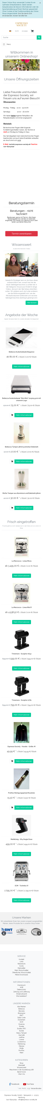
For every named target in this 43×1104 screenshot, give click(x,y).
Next (39, 933)
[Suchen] (39, 37)
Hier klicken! (32, 303)
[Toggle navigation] (4, 44)
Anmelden (25, 31)
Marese (21, 1046)
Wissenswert (21, 1067)
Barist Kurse (21, 1072)
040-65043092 (8, 146)
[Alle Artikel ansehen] (7, 931)
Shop (21, 1063)
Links (21, 961)
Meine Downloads (21, 975)
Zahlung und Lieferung (21, 992)
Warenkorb (21, 964)
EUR (16, 31)
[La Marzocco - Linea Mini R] (21, 593)
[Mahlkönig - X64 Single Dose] (21, 825)
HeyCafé (22, 1035)
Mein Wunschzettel (21, 970)
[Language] (10, 31)
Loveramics (21, 1042)
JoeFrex (21, 1037)
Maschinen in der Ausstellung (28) (21, 1070)
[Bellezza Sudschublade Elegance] (21, 337)
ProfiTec (21, 1050)
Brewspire (21, 1013)
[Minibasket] (32, 31)
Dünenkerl (21, 1020)
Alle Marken (21, 1007)
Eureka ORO (21, 1028)
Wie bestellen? (21, 996)
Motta (21, 1048)
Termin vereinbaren (21, 233)
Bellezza (21, 1009)
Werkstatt (21, 1065)
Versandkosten (36, 1088)
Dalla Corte (21, 1017)
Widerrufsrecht (21, 994)
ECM (21, 1022)
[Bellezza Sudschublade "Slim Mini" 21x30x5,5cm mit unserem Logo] (21, 384)
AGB (21, 987)
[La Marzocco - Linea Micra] (21, 547)
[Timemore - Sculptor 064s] (21, 639)
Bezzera (21, 1011)
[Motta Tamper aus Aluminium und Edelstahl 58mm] (21, 479)
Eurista (21, 1031)
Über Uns (21, 1074)
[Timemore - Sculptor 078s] (21, 686)
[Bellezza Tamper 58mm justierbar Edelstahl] (21, 432)
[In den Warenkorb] (12, 415)
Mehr (21, 1053)
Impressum (22, 985)
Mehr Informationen (22, 366)
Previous (4, 933)
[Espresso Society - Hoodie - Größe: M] (21, 732)
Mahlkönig (21, 1044)
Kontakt (21, 959)
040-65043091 (11, 1099)
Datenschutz (21, 989)
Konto (21, 966)
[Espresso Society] (21, 24)
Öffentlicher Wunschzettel (21, 972)
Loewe (21, 1039)
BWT (21, 1015)
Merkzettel (21, 968)
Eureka (21, 1026)
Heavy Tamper (21, 1033)
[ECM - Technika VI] (21, 871)
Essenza (21, 1024)
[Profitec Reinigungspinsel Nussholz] (21, 778)
